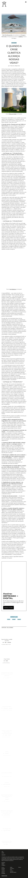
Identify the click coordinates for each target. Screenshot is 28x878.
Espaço (7, 844)
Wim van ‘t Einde (12, 114)
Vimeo (3, 863)
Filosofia (3, 869)
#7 (1, 784)
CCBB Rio (21, 36)
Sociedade (14, 42)
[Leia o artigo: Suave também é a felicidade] (7, 764)
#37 (2, 814)
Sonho (5, 642)
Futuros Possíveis (7, 814)
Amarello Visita (4, 875)
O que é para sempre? (6, 784)
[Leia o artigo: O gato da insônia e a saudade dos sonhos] (7, 634)
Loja (2, 851)
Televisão (6, 799)
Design (11, 867)
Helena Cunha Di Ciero (7, 644)
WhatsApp (19, 619)
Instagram (3, 865)
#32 (3, 753)
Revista (19, 867)
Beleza (7, 660)
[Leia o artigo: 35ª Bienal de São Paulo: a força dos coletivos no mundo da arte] (7, 667)
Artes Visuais (6, 675)
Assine (3, 852)
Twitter (8, 619)
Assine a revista (8, 607)
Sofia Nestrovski (7, 755)
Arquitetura (12, 868)
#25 (4, 844)
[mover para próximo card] (25, 627)
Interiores (11, 871)
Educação (3, 868)
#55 (2, 708)
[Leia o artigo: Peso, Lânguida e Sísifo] (7, 822)
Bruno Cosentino (7, 662)
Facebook (13, 619)
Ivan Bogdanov (13, 289)
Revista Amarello (15, 65)
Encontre (3, 854)
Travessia (6, 753)
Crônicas (3, 872)
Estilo (11, 869)
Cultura (3, 867)
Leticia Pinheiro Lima (7, 776)
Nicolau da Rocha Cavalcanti (7, 710)
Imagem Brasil (5, 708)
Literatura (9, 642)
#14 (4, 660)
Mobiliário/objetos (13, 872)
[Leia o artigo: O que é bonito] (7, 651)
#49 (3, 642)
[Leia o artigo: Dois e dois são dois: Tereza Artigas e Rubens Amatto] (7, 836)
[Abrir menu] (25, 2)
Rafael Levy (7, 786)
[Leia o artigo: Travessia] (7, 744)
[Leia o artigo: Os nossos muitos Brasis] (7, 692)
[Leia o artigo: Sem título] (7, 779)
